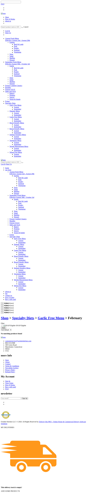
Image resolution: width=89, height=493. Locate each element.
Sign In (7, 381)
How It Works (10, 19)
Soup (15, 187)
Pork (19, 180)
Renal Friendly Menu (21, 262)
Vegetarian (22, 186)
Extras (7, 101)
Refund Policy (10, 372)
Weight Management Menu (23, 280)
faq (6, 293)
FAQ (2, 4)
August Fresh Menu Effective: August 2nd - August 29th (17, 39)
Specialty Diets (10, 103)
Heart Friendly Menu (21, 256)
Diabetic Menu (19, 244)
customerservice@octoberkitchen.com (18, 341)
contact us (8, 295)
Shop (7, 17)
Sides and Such (10, 91)
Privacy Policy (10, 370)
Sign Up (8, 33)
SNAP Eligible (20, 325)
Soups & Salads (19, 233)
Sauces (16, 231)
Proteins (16, 229)
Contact (8, 364)
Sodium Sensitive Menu (22, 268)
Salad (16, 189)
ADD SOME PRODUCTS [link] (10, 491)
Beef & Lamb (23, 178)
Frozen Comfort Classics (13, 85)
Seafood (21, 184)
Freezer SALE (10, 89)
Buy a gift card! (10, 299)
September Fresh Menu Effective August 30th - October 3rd (17, 63)
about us (8, 21)
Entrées (16, 176)
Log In (7, 31)
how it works (9, 297)
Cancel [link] (26, 27)
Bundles (8, 87)
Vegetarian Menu (20, 274)
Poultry (20, 182)
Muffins (16, 191)
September (22, 242)
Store (7, 360)
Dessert (16, 193)
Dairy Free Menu (20, 239)
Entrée (16, 199)
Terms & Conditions (12, 366)
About (7, 362)
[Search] (22, 27)
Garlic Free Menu (20, 250)
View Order (9, 383)
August (20, 240)
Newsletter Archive (11, 368)
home (7, 168)
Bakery (16, 227)
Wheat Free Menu (20, 286)
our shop (8, 170)
